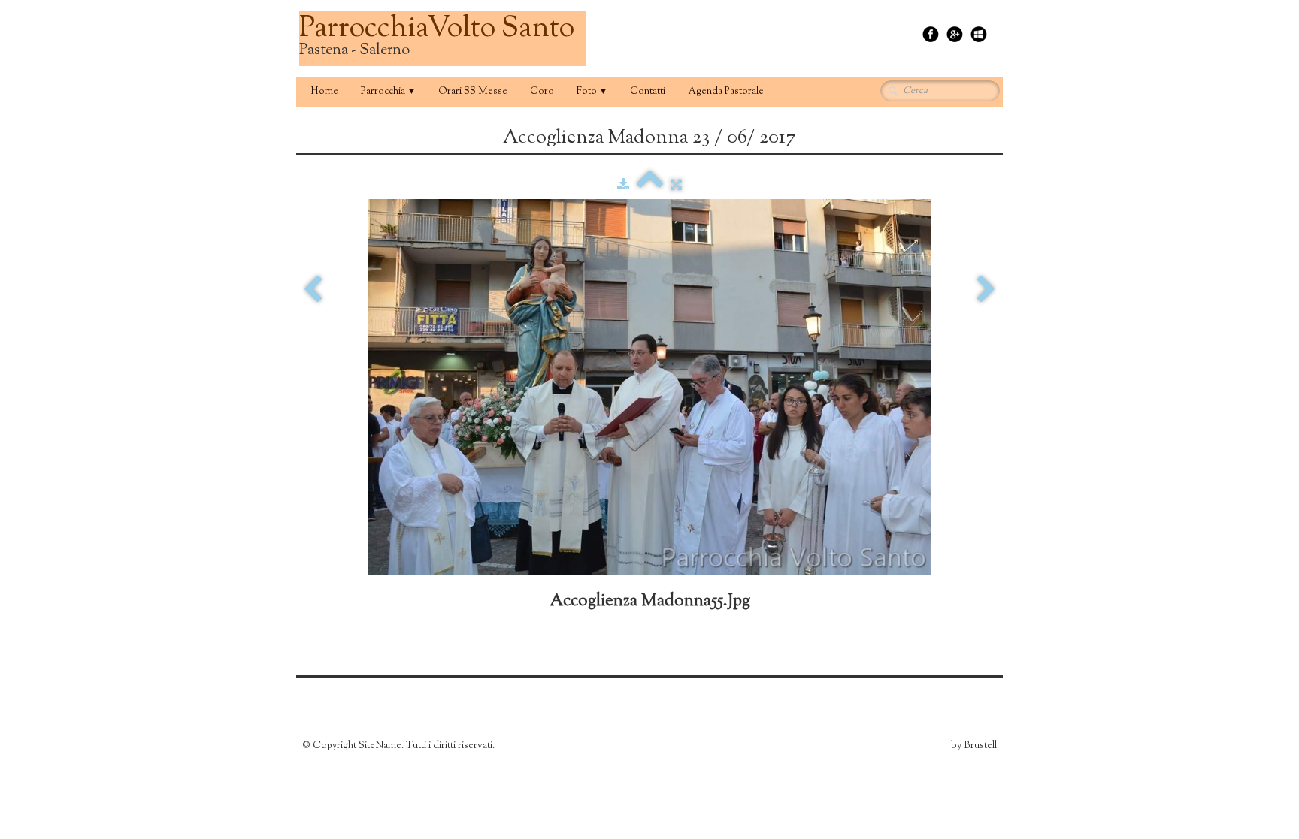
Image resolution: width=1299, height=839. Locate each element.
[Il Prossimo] (986, 291)
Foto (592, 91)
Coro (542, 91)
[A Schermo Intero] (676, 185)
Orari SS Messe (472, 91)
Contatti (647, 91)
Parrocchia (388, 91)
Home (324, 91)
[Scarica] (623, 185)
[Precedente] (312, 291)
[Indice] (650, 185)
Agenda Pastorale (726, 91)
